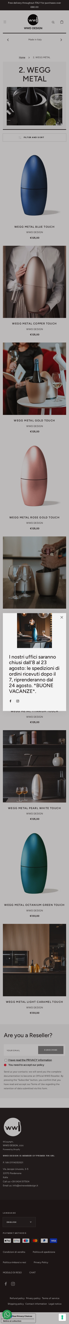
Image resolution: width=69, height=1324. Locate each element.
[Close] (61, 617)
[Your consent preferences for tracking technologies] (62, 1317)
